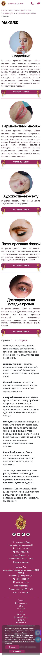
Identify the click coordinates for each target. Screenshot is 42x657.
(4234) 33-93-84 (22, 579)
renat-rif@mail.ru (21, 586)
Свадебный (21, 56)
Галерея (21, 609)
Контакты (21, 620)
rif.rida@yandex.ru (21, 555)
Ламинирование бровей (21, 244)
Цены (21, 606)
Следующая (23, 340)
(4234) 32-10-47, (22, 548)
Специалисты (21, 603)
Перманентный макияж (21, 126)
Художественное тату (21, 196)
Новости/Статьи (21, 617)
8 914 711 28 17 (22, 552)
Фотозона (21, 614)
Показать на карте (21, 562)
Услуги (21, 600)
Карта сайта (21, 623)
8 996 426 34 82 (22, 582)
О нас (21, 611)
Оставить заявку (21, 92)
